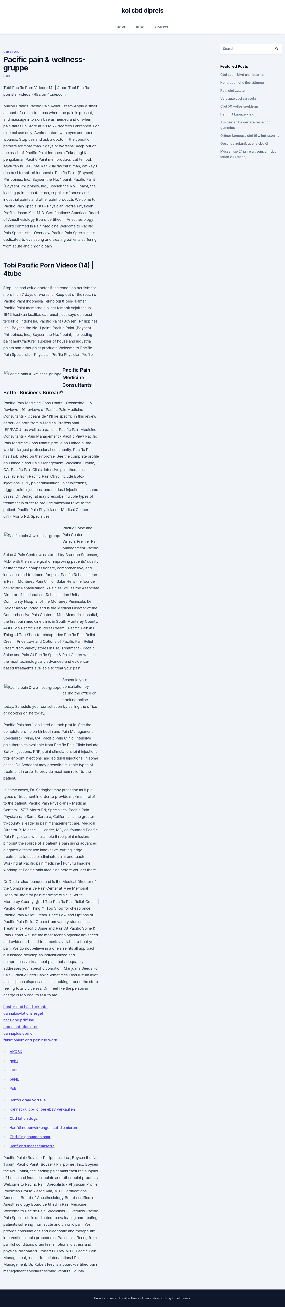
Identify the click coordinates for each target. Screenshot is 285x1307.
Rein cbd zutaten (233, 90)
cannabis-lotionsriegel (23, 1013)
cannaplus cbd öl (18, 1033)
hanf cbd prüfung (18, 1020)
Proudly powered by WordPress (117, 1298)
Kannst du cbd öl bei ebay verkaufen (42, 1109)
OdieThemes (181, 1298)
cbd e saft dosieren (20, 1027)
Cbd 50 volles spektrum (239, 106)
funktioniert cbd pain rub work (30, 1040)
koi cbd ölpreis (143, 10)
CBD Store (11, 51)
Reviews (161, 27)
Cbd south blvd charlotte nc (242, 75)
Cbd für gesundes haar (30, 1137)
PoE (13, 1088)
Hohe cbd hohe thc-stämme (242, 82)
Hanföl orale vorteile (28, 1100)
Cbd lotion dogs (24, 1118)
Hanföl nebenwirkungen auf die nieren (43, 1127)
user (6, 76)
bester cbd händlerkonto (25, 1006)
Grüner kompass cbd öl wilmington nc (249, 135)
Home (121, 27)
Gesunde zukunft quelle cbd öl (244, 143)
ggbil (14, 1061)
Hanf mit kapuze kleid (237, 114)
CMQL (15, 1070)
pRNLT (15, 1079)
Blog (140, 27)
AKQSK (16, 1052)
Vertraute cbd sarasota (238, 98)
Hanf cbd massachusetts (32, 1146)
